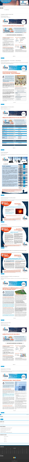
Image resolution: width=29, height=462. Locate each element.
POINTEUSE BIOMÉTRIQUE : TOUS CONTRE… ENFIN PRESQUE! (11, 60)
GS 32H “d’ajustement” (4, 152)
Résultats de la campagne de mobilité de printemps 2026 (6, 432)
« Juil (0, 454)
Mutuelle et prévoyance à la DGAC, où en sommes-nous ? (10, 276)
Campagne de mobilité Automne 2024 (7, 14)
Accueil (1, 6)
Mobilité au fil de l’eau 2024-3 (6, 322)
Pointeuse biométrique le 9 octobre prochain (8, 197)
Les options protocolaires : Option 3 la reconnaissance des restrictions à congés (13, 250)
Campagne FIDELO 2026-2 (3, 431)
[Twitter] (15, 457)
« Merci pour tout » (4, 224)
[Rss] (13, 457)
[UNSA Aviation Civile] (14, 3)
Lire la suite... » (2, 104)
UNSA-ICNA (2, 15)
